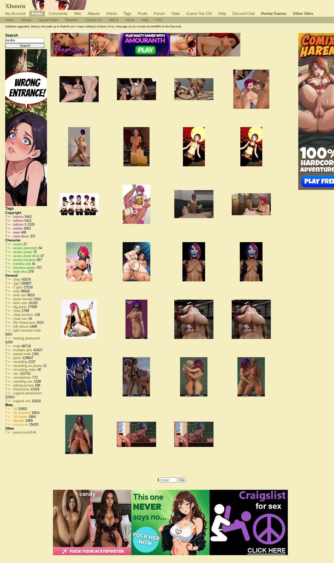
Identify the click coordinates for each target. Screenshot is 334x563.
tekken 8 (20, 224)
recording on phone (28, 366)
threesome (21, 389)
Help (222, 13)
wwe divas (21, 236)
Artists (111, 13)
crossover (21, 424)
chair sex (20, 319)
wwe (17, 232)
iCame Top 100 (199, 13)
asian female (23, 299)
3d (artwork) (22, 413)
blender (19, 421)
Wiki (77, 13)
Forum (159, 13)
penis (17, 358)
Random (71, 20)
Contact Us (93, 20)
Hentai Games (274, 13)
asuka (18, 244)
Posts (37, 13)
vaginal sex (22, 401)
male (17, 346)
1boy (17, 279)
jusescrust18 (23, 432)
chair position (23, 315)
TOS (158, 20)
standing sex (23, 381)
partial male (22, 354)
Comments (58, 13)
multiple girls (23, 350)
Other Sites (303, 13)
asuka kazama (25, 260)
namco (19, 217)
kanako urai (22, 264)
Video (9, 20)
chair (17, 311)
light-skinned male (27, 330)
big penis (20, 307)
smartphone (22, 377)
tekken (19, 221)
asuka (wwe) (23, 252)
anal (17, 291)
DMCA (114, 20)
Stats (175, 13)
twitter (18, 228)
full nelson (21, 326)
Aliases (93, 13)
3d (15, 409)
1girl (17, 283)
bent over (20, 303)
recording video (25, 370)
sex (16, 374)
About (130, 20)
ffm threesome (24, 323)
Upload (26, 20)
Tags (127, 13)
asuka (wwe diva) (26, 256)
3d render (20, 417)
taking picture (24, 385)
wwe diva (20, 272)
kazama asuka (25, 268)
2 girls (18, 287)
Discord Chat (243, 13)
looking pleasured (26, 338)
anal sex (20, 295)
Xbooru (15, 6)
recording (20, 362)
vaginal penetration (27, 393)
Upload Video (48, 20)
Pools (142, 13)
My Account (15, 13)
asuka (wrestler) (25, 248)
